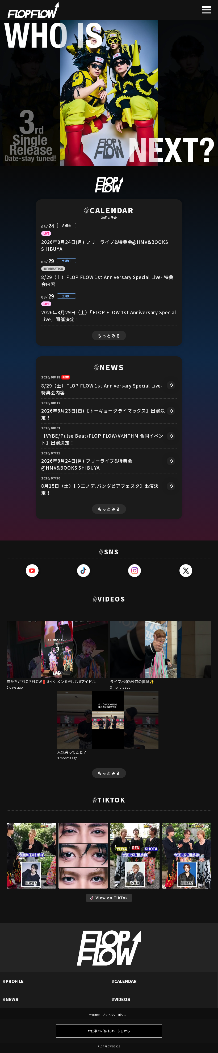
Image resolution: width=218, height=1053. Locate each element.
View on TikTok (111, 897)
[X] (185, 570)
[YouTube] (32, 570)
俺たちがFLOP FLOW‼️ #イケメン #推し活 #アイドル (51, 681)
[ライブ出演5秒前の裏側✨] (160, 649)
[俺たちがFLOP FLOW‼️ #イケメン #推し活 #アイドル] (57, 649)
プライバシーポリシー (115, 1015)
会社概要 (94, 1015)
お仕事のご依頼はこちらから (109, 1030)
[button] (31, 855)
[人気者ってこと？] (107, 720)
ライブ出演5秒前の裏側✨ (132, 681)
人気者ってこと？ (72, 752)
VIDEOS (121, 999)
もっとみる (109, 335)
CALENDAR (124, 981)
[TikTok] (83, 570)
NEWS (10, 999)
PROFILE (13, 981)
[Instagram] (134, 570)
